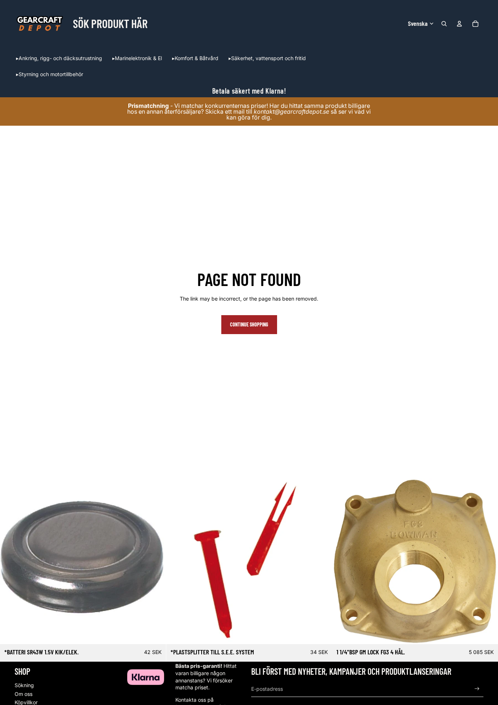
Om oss (23, 694)
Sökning (24, 685)
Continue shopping (249, 324)
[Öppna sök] (444, 24)
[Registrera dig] (477, 688)
